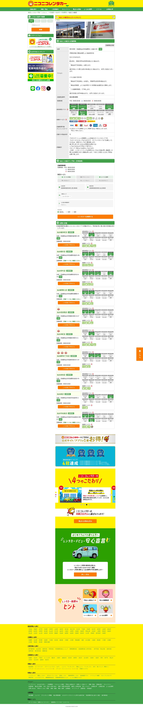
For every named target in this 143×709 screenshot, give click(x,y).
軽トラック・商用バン (103, 666)
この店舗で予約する (69, 245)
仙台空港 (38, 649)
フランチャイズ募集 (46, 695)
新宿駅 (40, 640)
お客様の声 (109, 9)
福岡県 (66, 633)
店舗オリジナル (84, 668)
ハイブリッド (32, 675)
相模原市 (64, 657)
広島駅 (30, 642)
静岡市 (75, 657)
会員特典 (31, 686)
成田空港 (44, 649)
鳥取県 (104, 631)
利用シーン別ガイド (82, 684)
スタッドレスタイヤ (106, 675)
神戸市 (106, 657)
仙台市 (58, 12)
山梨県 (104, 629)
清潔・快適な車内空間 (64, 686)
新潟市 (70, 657)
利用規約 (89, 688)
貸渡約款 (83, 688)
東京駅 (56, 640)
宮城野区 (64, 12)
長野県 (40, 631)
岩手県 (40, 629)
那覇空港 (44, 651)
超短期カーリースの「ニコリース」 (60, 702)
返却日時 (91, 186)
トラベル (99, 9)
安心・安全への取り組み (50, 686)
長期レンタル (62, 675)
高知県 (61, 633)
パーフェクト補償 (94, 675)
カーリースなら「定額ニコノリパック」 (39, 702)
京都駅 (109, 640)
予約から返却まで (70, 684)
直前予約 (31, 677)
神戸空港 (96, 649)
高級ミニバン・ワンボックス (83, 666)
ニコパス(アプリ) (39, 677)
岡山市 (111, 657)
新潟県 (46, 631)
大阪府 (66, 631)
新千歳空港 (31, 649)
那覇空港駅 (47, 642)
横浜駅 (61, 640)
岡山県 (30, 633)
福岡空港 (31, 651)
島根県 (109, 631)
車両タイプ (64, 194)
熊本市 (47, 659)
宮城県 (52, 12)
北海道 (30, 629)
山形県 (56, 629)
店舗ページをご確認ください (72, 260)
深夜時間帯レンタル (73, 675)
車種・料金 (44, 9)
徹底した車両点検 (76, 686)
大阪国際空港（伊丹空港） (85, 649)
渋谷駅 (51, 640)
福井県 (61, 631)
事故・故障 (61, 688)
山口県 (40, 633)
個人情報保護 (56, 695)
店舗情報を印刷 (110, 45)
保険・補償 (53, 688)
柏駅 (82, 640)
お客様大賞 (102, 686)
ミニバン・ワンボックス (68, 666)
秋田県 (51, 629)
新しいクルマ (85, 686)
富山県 (51, 631)
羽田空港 (51, 649)
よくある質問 (88, 9)
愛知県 (109, 629)
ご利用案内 (55, 9)
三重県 (99, 631)
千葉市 (40, 657)
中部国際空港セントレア (61, 649)
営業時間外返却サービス (61, 677)
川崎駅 (66, 640)
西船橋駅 (77, 640)
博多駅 (35, 642)
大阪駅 (93, 640)
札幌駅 (30, 640)
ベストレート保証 (59, 684)
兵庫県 (71, 631)
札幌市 (30, 657)
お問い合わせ (32, 688)
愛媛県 (56, 633)
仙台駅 (35, 640)
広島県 (35, 633)
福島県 (61, 629)
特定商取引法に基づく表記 (93, 695)
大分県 (87, 633)
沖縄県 (104, 633)
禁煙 (69, 212)
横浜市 (53, 657)
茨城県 (88, 629)
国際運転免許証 (50, 677)
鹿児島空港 (38, 651)
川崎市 (58, 657)
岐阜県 (35, 631)
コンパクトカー (39, 666)
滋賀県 (82, 631)
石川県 (56, 631)
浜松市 (80, 657)
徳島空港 (109, 649)
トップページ (32, 684)
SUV (94, 666)
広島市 (30, 659)
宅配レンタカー (41, 675)
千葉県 (83, 629)
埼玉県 (78, 629)
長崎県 (77, 633)
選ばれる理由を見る (85, 521)
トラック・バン (41, 668)
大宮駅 (71, 640)
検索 (40, 29)
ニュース (37, 695)
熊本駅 (40, 642)
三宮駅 (104, 640)
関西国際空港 (73, 649)
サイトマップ (75, 688)
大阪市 (97, 657)
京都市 (92, 657)
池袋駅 (46, 640)
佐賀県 (71, 633)
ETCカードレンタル (52, 675)
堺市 (102, 657)
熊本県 (82, 633)
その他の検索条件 (65, 202)
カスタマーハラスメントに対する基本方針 (73, 695)
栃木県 (93, 629)
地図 (100, 49)
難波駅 (99, 640)
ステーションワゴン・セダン (52, 666)
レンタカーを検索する (85, 216)
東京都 (66, 629)
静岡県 (30, 631)
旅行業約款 (105, 695)
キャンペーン (66, 9)
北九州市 (36, 659)
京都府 (77, 631)
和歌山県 (87, 631)
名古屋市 (86, 657)
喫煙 (75, 212)
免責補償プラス (84, 675)
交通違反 (68, 688)
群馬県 (99, 629)
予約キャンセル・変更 (43, 688)
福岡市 (42, 659)
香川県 (51, 633)
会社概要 (31, 695)
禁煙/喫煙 (60, 209)
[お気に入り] (113, 17)
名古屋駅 (87, 640)
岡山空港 (102, 649)
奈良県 (93, 631)
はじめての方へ (41, 684)
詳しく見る (85, 574)
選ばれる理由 (77, 9)
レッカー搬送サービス (76, 677)
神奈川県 (72, 629)
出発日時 (63, 186)
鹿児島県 (98, 633)
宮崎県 (92, 633)
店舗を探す (33, 9)
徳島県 (46, 633)
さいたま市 (47, 657)
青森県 (35, 629)
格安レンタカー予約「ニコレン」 (38, 12)
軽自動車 (31, 666)
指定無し (62, 212)
